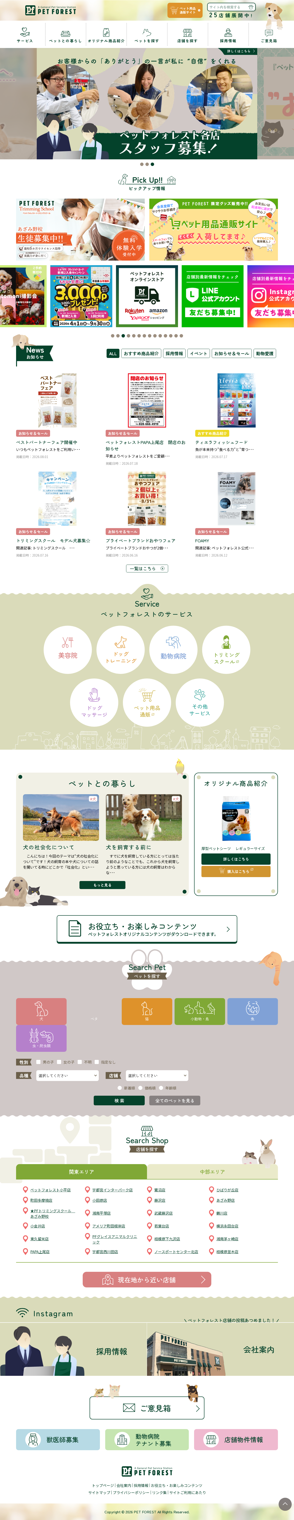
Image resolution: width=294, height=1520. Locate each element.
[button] (142, 164)
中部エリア (212, 1171)
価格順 (150, 1088)
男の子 (48, 1062)
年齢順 (170, 1088)
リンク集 (159, 1492)
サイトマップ (99, 1492)
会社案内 (123, 1485)
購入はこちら (238, 871)
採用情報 (174, 353)
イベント (198, 353)
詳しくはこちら (236, 859)
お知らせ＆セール (231, 353)
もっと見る (102, 885)
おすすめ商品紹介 (141, 353)
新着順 (129, 1088)
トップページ (103, 1485)
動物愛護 (265, 353)
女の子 (68, 1062)
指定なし (108, 1062)
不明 (87, 1062)
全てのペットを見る (175, 1100)
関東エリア (81, 1171)
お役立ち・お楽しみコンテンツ (176, 1485)
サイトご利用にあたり (187, 1492)
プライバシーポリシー (131, 1492)
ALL (113, 353)
